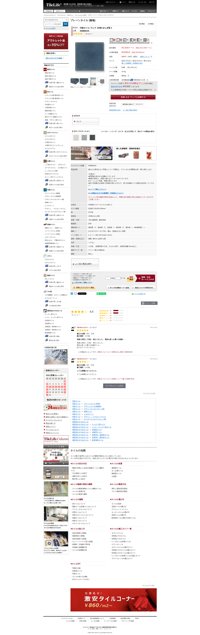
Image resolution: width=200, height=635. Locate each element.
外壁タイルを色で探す (56, 185)
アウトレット (151, 11)
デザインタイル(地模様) (53, 196)
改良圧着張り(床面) (79, 539)
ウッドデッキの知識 (110, 621)
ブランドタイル (61, 15)
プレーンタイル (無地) (80, 15)
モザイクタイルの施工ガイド (122, 547)
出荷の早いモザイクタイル (58, 152)
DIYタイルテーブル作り (81, 579)
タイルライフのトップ (49, 15)
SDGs (137, 618)
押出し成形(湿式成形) (119, 488)
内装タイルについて (79, 521)
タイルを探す (51, 28)
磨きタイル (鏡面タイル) (53, 117)
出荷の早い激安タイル (56, 82)
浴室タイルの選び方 (119, 515)
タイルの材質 (116, 463)
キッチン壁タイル (51, 314)
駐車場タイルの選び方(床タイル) (124, 518)
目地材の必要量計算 (79, 547)
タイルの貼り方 (140, 294)
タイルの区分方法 (79, 463)
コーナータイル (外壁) (52, 231)
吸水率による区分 (78, 479)
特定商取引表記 (125, 618)
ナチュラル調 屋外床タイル (54, 95)
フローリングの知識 (127, 621)
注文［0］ (152, 2)
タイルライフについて (54, 420)
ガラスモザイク (50, 139)
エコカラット (49, 205)
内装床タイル (77, 571)
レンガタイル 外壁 (51, 171)
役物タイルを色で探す (56, 251)
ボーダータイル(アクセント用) (55, 212)
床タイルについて (78, 504)
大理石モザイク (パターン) (54, 145)
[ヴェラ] (85, 124)
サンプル (134, 11)
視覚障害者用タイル (52, 243)
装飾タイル (49, 202)
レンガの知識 (95, 621)
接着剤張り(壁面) (78, 536)
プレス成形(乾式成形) (119, 491)
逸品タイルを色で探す (56, 286)
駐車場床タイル (50, 333)
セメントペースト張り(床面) (82, 541)
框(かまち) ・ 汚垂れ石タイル (55, 240)
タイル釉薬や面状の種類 (82, 484)
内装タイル (70, 15)
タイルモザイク (50, 136)
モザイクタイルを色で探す (58, 156)
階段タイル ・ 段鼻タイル (53, 228)
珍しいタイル (49, 279)
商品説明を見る (115, 110)
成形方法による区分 (79, 476)
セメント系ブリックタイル (54, 177)
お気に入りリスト (111, 2)
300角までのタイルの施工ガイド (124, 550)
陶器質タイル (116, 473)
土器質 (114, 476)
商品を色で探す (54, 340)
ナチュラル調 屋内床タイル (54, 98)
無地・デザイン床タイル (53, 120)
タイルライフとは (66, 618)
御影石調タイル (50, 111)
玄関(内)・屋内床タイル (53, 326)
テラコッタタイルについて (82, 509)
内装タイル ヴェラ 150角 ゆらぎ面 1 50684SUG (115, 352)
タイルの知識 (70, 621)
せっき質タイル (117, 471)
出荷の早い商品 (54, 336)
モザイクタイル (117, 533)
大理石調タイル (50, 107)
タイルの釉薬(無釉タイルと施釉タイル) (86, 488)
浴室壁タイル (49, 323)
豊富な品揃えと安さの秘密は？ (57, 417)
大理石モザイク (50, 142)
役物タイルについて (79, 518)
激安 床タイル (50, 73)
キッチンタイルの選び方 (121, 512)
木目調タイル (49, 104)
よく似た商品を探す (130, 110)
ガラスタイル (49, 259)
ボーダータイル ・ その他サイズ (56, 168)
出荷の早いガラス (55, 266)
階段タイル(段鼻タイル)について (84, 506)
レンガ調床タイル (51, 114)
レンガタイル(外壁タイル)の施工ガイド (126, 556)
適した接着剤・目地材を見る (132, 63)
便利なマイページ (52, 433)
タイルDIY (76, 564)
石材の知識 (82, 621)
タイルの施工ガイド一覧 (121, 529)
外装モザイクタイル (52, 174)
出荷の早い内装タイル (56, 215)
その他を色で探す (55, 305)
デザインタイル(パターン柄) (54, 199)
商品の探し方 (51, 423)
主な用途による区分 (79, 473)
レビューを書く (150, 303)
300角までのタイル (119, 536)
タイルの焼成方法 (78, 491)
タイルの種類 (77, 499)
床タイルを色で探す (56, 127)
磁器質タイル (116, 468)
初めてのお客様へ (52, 414)
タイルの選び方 (117, 499)
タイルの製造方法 (118, 484)
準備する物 (76, 568)
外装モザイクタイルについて (82, 515)
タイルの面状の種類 (79, 494)
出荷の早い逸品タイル (56, 282)
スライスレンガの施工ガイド (122, 558)
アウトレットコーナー (120, 509)
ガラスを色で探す (55, 270)
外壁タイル (76, 574)
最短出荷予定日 (116, 86)
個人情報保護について (97, 618)
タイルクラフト (50, 148)
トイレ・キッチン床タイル (54, 317)
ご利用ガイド (115, 11)
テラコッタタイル (51, 101)
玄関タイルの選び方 (119, 506)
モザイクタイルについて (81, 523)
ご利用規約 (112, 618)
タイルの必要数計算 (79, 550)
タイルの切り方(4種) (79, 576)
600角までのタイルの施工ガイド (124, 553)
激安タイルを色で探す (56, 87)
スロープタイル (50, 237)
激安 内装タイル (50, 76)
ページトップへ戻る (150, 393)
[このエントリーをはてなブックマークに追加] (72, 294)
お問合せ (142, 11)
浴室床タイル (49, 320)
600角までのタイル (119, 539)
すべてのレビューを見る (114, 386)
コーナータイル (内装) (52, 234)
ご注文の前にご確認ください (83, 282)
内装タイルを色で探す (56, 219)
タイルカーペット (51, 298)
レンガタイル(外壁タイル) (121, 541)
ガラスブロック (50, 262)
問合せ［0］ (132, 2)
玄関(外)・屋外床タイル (53, 330)
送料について (125, 11)
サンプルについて (52, 430)
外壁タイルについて (79, 512)
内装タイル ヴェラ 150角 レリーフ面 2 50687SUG (115, 379)
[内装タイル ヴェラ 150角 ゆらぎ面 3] (89, 56)
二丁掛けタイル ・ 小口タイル (55, 164)
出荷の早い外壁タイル (56, 180)
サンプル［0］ (142, 2)
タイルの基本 (116, 504)
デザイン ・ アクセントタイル (55, 209)
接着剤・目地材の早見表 (81, 544)
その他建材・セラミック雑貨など (56, 295)
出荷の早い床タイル (56, 123)
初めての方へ (103, 11)
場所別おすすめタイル (80, 422)
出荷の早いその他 (55, 301)
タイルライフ (86, 627)
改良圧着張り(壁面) (79, 533)
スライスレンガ (117, 544)
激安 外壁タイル (50, 79)
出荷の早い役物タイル (56, 247)
